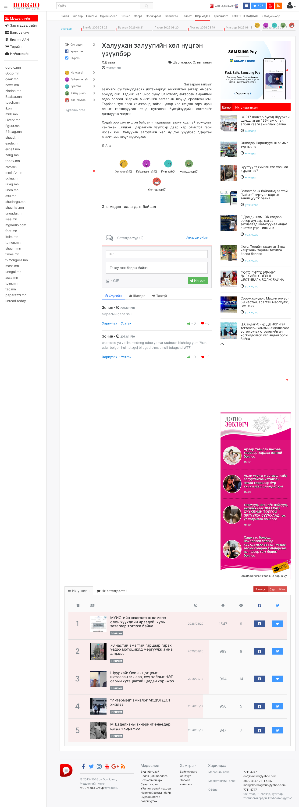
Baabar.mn (13, 97)
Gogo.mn (12, 73)
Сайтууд (185, 776)
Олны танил (202, 62)
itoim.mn (11, 237)
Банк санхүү (19, 32)
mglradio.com (15, 225)
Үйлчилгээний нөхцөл (156, 788)
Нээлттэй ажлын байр (156, 792)
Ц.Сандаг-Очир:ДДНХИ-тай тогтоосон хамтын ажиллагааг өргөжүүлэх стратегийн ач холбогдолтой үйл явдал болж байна (265, 331)
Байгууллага (188, 771)
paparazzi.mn (15, 295)
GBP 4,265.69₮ (228, 5)
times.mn (12, 254)
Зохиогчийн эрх (151, 780)
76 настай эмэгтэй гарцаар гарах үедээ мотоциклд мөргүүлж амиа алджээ (141, 649)
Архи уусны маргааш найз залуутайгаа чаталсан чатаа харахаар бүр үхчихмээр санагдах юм (265, 480)
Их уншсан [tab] (80, 591)
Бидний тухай (150, 771)
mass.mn (12, 266)
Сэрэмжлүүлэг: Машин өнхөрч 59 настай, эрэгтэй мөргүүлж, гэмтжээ (265, 301)
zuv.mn (11, 167)
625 (259, 6)
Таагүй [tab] (161, 296)
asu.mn (10, 196)
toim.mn (11, 283)
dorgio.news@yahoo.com (259, 776)
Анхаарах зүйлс (197, 237)
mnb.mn (11, 114)
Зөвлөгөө (171, 16)
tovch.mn (12, 102)
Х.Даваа (108, 62)
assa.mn (11, 277)
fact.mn (11, 231)
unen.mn (11, 190)
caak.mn (11, 79)
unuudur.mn (14, 213)
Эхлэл (65, 16)
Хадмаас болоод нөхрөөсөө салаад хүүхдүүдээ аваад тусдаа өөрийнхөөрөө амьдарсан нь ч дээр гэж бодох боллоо (265, 546)
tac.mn (10, 289)
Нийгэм (91, 16)
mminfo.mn (13, 172)
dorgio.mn (13, 67)
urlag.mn (12, 184)
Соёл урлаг (153, 16)
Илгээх (199, 280)
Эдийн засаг (108, 16)
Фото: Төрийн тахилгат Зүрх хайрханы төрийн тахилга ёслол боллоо (263, 250)
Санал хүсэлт (150, 784)
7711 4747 (250, 772)
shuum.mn (13, 248)
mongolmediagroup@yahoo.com (264, 785)
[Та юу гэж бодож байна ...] (157, 268)
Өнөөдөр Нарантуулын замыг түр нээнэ (264, 144)
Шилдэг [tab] (138, 296)
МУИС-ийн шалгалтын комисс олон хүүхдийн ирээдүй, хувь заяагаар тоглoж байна (138, 621)
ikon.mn (11, 108)
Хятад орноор (271, 16)
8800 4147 (250, 780)
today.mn (12, 161)
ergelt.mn (12, 149)
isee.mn (11, 219)
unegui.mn (13, 272)
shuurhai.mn (14, 207)
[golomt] (256, 69)
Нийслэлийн (19, 54)
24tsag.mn (13, 132)
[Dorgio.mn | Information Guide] (66, 770)
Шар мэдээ (202, 16)
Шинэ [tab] (226, 107)
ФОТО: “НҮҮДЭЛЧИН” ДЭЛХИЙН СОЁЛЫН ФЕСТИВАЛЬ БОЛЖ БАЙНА (262, 276)
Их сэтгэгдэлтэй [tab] (113, 591)
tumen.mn (13, 242)
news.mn (12, 85)
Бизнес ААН (19, 40)
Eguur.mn (12, 126)
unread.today (15, 301)
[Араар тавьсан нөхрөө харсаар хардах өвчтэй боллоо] (232, 455)
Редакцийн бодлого (154, 776)
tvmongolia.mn (16, 260)
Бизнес (125, 16)
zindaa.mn (13, 91)
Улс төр (77, 16)
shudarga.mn (15, 202)
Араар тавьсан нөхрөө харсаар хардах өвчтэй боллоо (263, 452)
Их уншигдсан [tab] (246, 107)
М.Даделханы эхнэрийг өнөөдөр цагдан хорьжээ (140, 726)
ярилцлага (221, 16)
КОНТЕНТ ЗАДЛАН (245, 16)
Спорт (138, 16)
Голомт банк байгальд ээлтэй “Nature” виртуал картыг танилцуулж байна (264, 194)
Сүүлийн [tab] (115, 296)
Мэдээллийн (19, 18)
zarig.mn (12, 155)
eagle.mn (12, 143)
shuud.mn (12, 137)
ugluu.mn (12, 178)
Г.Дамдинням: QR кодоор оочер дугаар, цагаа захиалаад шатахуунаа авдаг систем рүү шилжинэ (264, 222)
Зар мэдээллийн (23, 25)
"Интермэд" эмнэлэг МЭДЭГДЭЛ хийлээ (140, 702)
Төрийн (15, 47)
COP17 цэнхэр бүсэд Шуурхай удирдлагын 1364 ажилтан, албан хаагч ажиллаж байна (265, 120)
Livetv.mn (12, 120)
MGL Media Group (92, 787)
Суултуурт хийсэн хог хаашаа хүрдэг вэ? (264, 168)
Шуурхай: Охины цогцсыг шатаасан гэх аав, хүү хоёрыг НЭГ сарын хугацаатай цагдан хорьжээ (142, 676)
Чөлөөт (187, 16)
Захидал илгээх (235, 562)
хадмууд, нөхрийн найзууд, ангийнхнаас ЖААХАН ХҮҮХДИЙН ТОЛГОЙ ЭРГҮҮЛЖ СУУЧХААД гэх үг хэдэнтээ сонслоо (266, 512)
